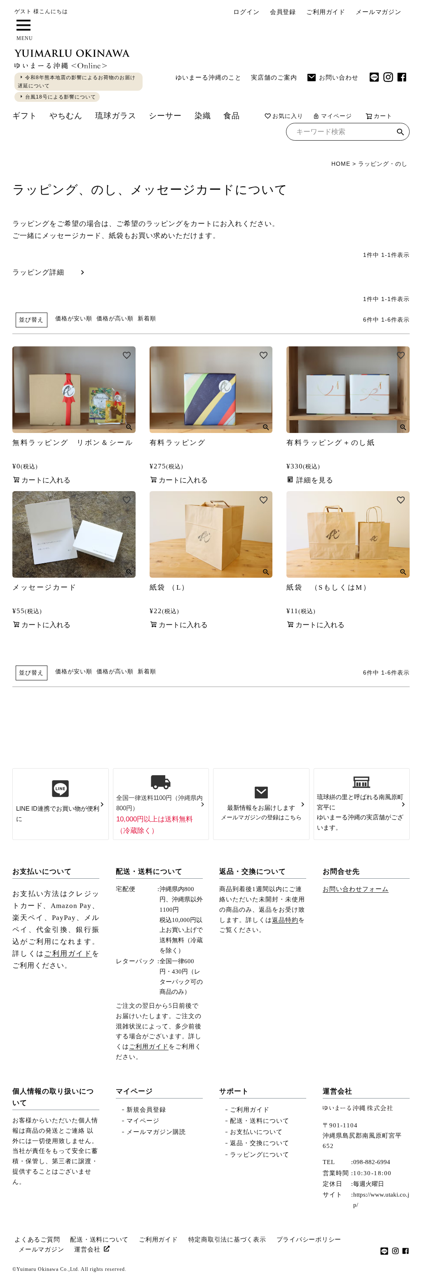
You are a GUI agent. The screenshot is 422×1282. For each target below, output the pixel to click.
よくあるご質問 (37, 1239)
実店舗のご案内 (274, 77)
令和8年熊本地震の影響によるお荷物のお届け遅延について (77, 82)
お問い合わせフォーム (356, 889)
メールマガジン (378, 12)
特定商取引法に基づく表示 (227, 1239)
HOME (340, 163)
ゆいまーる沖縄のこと (208, 77)
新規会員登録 (146, 1109)
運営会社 (337, 1091)
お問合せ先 (341, 871)
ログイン (246, 12)
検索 (400, 133)
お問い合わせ (339, 77)
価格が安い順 (73, 318)
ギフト (24, 115)
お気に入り (287, 116)
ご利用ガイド (325, 12)
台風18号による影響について (60, 97)
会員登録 (283, 12)
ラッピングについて (259, 1154)
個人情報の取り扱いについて (53, 1097)
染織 (203, 115)
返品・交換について (252, 871)
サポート (234, 1091)
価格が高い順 (115, 318)
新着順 (147, 318)
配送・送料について (149, 871)
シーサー (165, 115)
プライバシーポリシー (309, 1239)
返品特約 (285, 920)
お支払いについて (42, 871)
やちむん (65, 115)
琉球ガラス (115, 115)
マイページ (336, 116)
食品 (231, 115)
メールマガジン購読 (156, 1132)
